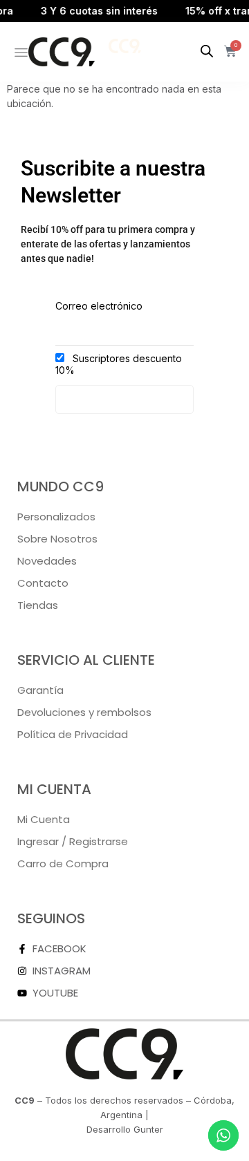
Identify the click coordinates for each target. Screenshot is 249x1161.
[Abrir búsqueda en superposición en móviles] (207, 51)
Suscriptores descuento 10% (118, 364)
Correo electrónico (98, 306)
